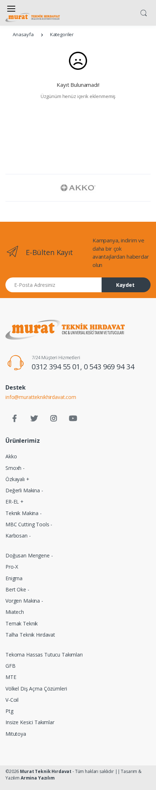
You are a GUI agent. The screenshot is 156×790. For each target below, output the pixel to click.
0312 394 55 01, (58, 366)
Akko (11, 456)
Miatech (14, 611)
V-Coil (12, 699)
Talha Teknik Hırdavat (30, 634)
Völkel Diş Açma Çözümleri (36, 688)
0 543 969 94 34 (109, 366)
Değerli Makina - (24, 490)
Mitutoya (15, 733)
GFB (10, 665)
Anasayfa (23, 34)
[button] (144, 12)
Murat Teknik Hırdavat (45, 771)
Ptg (9, 711)
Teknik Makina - (23, 513)
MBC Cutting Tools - (28, 524)
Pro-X (11, 566)
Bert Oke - (17, 589)
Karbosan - (18, 535)
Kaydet (125, 284)
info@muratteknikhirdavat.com (40, 397)
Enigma (13, 578)
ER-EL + (14, 501)
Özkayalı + (17, 479)
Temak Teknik (21, 623)
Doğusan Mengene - (29, 555)
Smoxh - (15, 467)
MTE (10, 677)
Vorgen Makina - (24, 600)
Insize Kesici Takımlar (29, 722)
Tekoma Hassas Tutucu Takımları (44, 654)
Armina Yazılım (38, 778)
